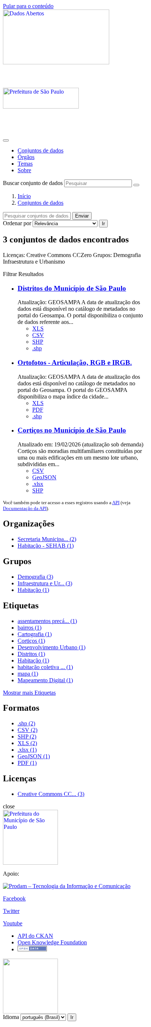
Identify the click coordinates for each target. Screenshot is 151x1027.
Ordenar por (17, 223)
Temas (25, 164)
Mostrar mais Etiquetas (29, 693)
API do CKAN (35, 936)
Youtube (12, 923)
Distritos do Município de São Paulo (72, 288)
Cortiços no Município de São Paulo (72, 430)
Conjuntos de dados (40, 150)
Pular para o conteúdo (28, 6)
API (115, 502)
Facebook (14, 898)
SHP (37, 342)
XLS (38, 328)
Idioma (11, 1017)
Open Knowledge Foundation (52, 942)
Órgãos (26, 157)
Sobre (24, 170)
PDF (37, 410)
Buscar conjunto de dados (33, 183)
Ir (103, 223)
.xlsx (37, 484)
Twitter (11, 911)
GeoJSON (44, 477)
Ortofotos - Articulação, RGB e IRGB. (75, 362)
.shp (37, 348)
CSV (38, 335)
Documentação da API (25, 508)
